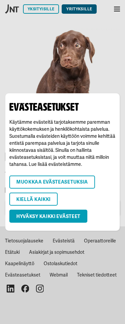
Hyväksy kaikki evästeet (48, 216)
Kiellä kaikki (33, 199)
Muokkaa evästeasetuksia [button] (52, 182)
